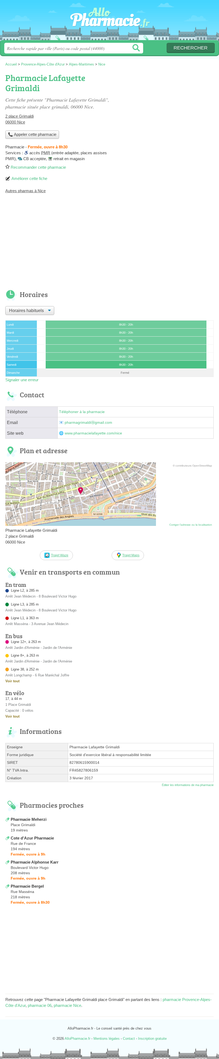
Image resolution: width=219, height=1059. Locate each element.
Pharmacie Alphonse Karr (34, 862)
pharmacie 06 (40, 1005)
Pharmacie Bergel (27, 886)
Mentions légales (106, 1039)
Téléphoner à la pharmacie (82, 412)
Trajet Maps (130, 555)
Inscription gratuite (152, 1039)
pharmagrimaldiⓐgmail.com (88, 423)
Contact (129, 1039)
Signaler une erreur (21, 380)
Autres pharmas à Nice (25, 190)
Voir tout (12, 681)
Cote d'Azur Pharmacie (32, 838)
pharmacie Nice (67, 1005)
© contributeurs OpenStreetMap (192, 465)
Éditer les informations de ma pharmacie (188, 785)
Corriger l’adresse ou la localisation (190, 524)
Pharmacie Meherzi (28, 819)
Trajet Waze (59, 555)
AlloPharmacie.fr (109, 22)
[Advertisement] (109, 245)
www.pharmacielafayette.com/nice (93, 433)
